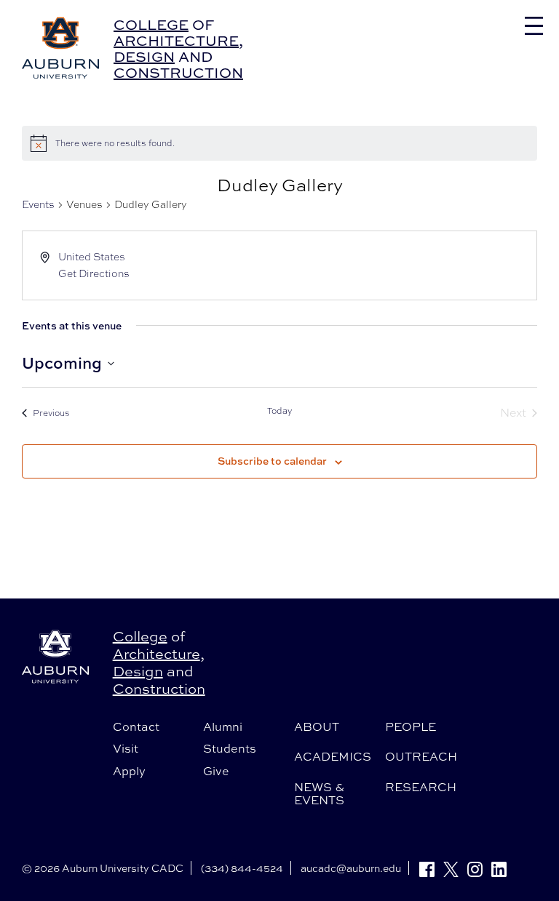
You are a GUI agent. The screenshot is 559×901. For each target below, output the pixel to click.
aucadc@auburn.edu (351, 868)
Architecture (176, 40)
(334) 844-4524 (242, 868)
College (151, 24)
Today (280, 411)
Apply (129, 770)
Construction (178, 72)
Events (38, 204)
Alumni (222, 726)
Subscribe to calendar (272, 461)
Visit (125, 748)
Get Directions (94, 273)
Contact (136, 726)
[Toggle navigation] (534, 26)
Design (144, 56)
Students (229, 748)
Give (216, 770)
